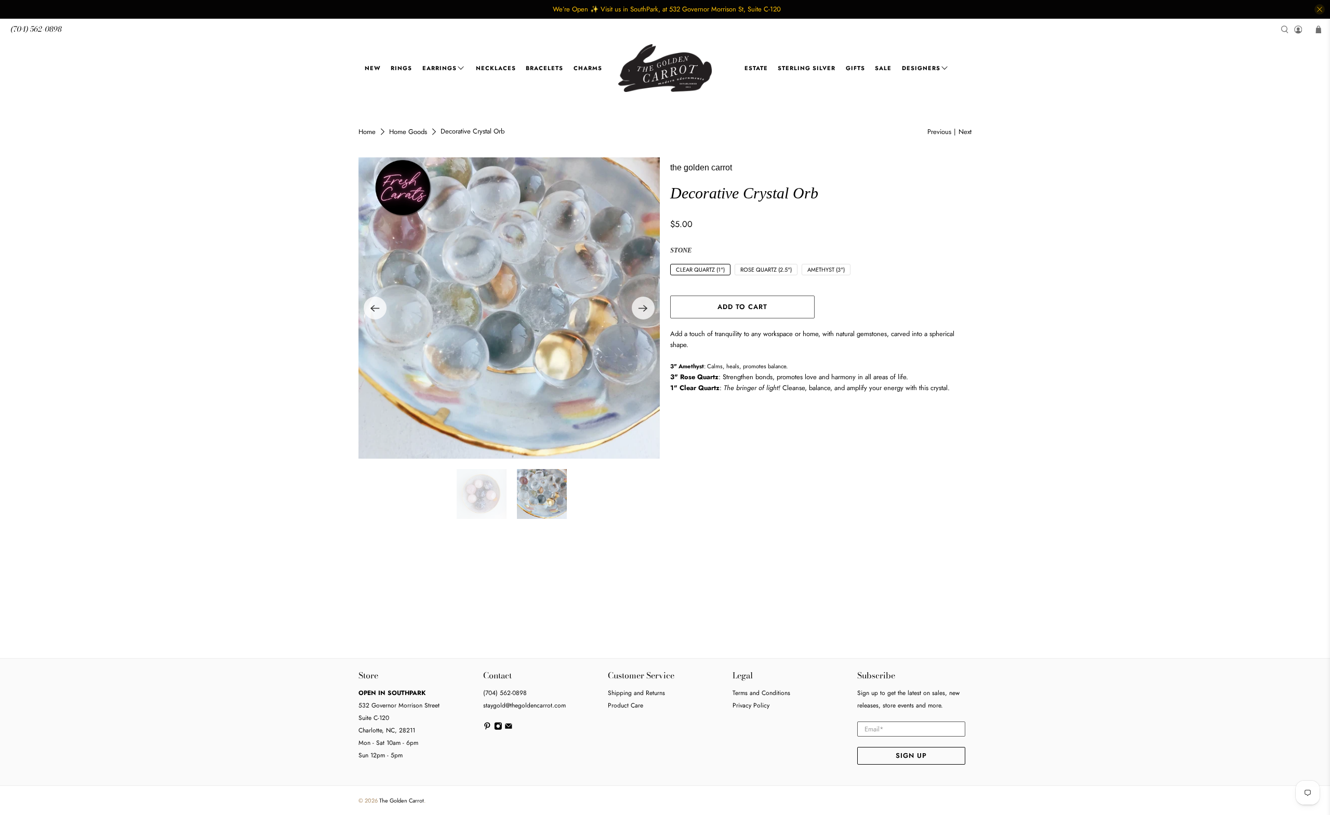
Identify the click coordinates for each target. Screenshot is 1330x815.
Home (367, 131)
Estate (756, 68)
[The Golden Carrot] (665, 68)
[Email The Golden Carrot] (508, 728)
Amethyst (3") (826, 269)
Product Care (625, 705)
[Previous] (375, 308)
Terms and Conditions (761, 693)
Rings (401, 68)
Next (965, 132)
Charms (588, 68)
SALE (883, 68)
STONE (681, 250)
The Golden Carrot (401, 800)
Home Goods (408, 131)
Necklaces (496, 68)
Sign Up (911, 755)
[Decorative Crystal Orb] (509, 308)
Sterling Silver (806, 68)
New (373, 68)
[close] (1319, 9)
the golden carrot (701, 167)
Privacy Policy (751, 705)
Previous (939, 132)
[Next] (643, 308)
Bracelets (544, 68)
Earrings (439, 68)
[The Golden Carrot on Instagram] (498, 728)
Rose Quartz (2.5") (766, 269)
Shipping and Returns (636, 693)
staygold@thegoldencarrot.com (524, 705)
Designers (921, 68)
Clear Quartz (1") (700, 269)
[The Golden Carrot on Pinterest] (487, 728)
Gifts (855, 68)
